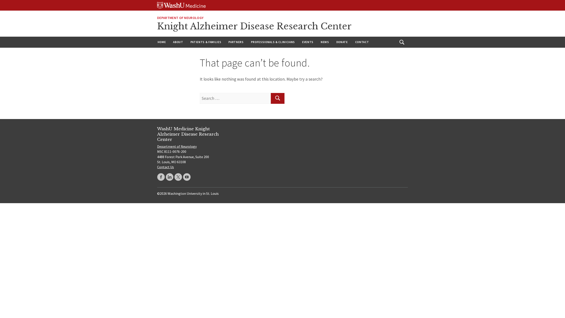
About (178, 42)
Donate (342, 42)
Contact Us (165, 167)
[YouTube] (187, 177)
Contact (362, 42)
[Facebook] (161, 177)
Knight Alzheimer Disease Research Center (254, 26)
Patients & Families (205, 42)
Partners (235, 42)
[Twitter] (178, 177)
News (325, 42)
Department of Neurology (180, 17)
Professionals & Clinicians (273, 42)
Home (162, 42)
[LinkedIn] (169, 177)
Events (307, 42)
